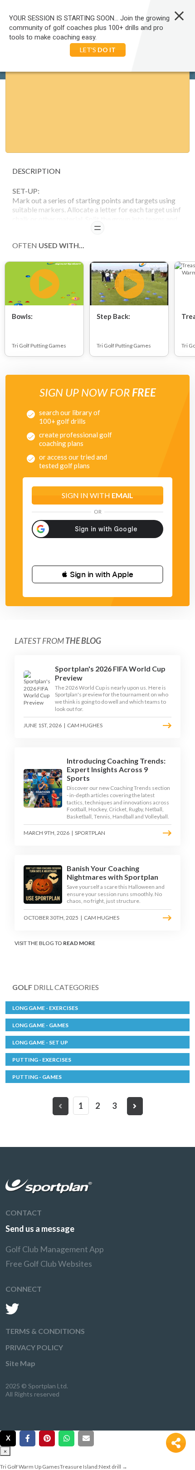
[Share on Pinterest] (47, 1438)
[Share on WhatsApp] (66, 1438)
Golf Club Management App (54, 1249)
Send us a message (39, 1229)
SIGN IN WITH (97, 495)
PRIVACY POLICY (34, 1347)
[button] (97, 574)
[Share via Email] (86, 1438)
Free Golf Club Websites (48, 1264)
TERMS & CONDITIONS (45, 1331)
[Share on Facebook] (27, 1438)
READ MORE (79, 943)
